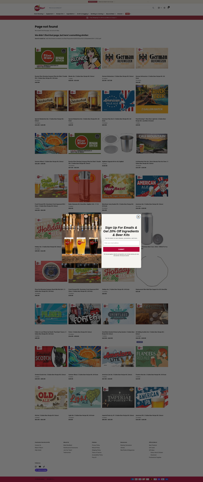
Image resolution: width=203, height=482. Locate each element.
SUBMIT (121, 249)
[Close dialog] (138, 217)
